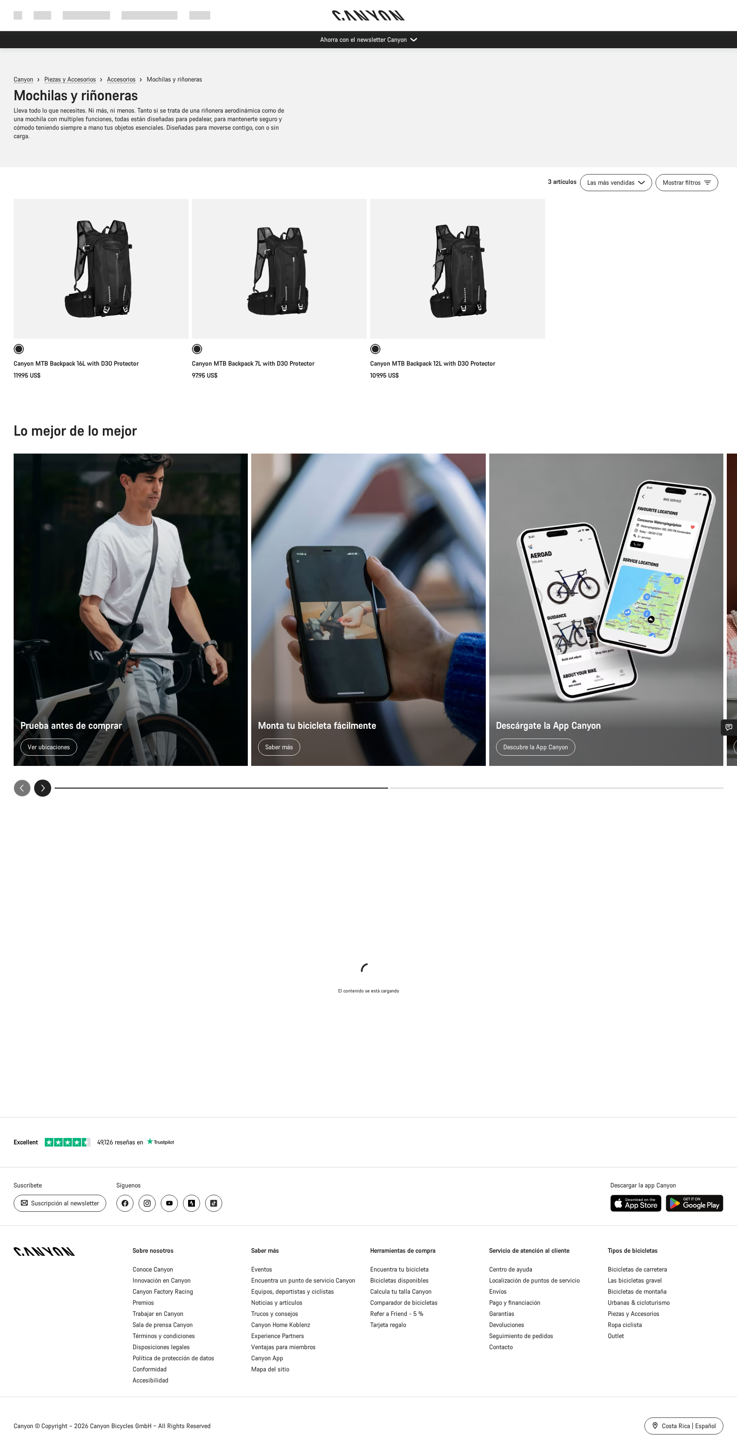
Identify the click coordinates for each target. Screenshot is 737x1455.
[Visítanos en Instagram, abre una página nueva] (147, 1203)
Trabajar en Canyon (158, 1314)
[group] (368, 625)
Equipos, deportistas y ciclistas (292, 1291)
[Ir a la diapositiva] (556, 788)
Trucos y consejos (274, 1314)
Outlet (616, 1336)
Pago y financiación (514, 1302)
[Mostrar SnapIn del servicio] (729, 727)
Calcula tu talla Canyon (401, 1291)
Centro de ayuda (510, 1269)
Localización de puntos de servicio (534, 1280)
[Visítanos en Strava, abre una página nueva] (191, 1203)
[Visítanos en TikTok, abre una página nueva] (213, 1203)
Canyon (23, 79)
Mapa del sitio (270, 1369)
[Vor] (42, 788)
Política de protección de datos (173, 1358)
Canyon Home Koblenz (280, 1325)
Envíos (498, 1291)
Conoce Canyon (153, 1269)
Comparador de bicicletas (404, 1302)
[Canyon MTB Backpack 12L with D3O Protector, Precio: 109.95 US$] (457, 269)
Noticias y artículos (276, 1302)
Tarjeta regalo (388, 1325)
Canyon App (267, 1358)
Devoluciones (506, 1325)
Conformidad (150, 1369)
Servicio (199, 15)
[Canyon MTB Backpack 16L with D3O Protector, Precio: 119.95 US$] (101, 269)
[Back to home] (368, 15)
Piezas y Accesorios (70, 79)
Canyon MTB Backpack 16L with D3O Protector (76, 363)
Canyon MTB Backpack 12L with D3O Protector (432, 363)
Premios (143, 1302)
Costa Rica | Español (688, 1426)
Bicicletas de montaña (637, 1291)
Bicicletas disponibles (399, 1280)
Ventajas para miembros (283, 1347)
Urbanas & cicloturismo (639, 1302)
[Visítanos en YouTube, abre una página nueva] (169, 1203)
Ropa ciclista (625, 1325)
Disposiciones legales (161, 1347)
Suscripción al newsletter (64, 1203)
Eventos (261, 1269)
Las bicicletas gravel (635, 1280)
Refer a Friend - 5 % (397, 1314)
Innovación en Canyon (162, 1280)
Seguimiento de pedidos (521, 1336)
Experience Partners (277, 1336)
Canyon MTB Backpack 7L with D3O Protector (253, 363)
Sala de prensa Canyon (163, 1325)
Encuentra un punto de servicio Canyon (303, 1280)
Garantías (501, 1314)
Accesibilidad (150, 1380)
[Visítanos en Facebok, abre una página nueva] (124, 1203)
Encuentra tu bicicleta (399, 1269)
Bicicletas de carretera (637, 1269)
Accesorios (121, 79)
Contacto (501, 1347)
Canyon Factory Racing (163, 1291)
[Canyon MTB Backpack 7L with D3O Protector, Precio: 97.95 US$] (279, 269)
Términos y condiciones (164, 1336)
